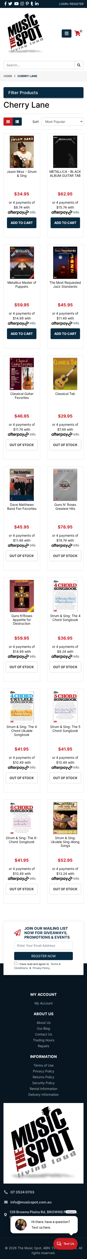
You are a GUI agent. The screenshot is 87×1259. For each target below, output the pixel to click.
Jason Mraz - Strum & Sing (22, 173)
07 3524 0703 (22, 1192)
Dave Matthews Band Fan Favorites (21, 507)
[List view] (17, 121)
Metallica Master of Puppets (21, 284)
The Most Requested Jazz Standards (65, 284)
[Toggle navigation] (66, 33)
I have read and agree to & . (37, 966)
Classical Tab (65, 394)
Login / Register (71, 4)
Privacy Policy (41, 968)
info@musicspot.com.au (31, 1202)
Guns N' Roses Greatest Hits (65, 507)
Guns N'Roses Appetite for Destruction (21, 620)
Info (32, 212)
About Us (44, 1023)
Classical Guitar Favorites (21, 396)
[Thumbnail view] (8, 121)
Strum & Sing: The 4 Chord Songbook (65, 618)
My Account (44, 1003)
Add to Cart (22, 223)
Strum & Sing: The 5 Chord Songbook (65, 729)
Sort (35, 122)
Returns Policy (43, 1077)
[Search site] (79, 65)
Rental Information (43, 1089)
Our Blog (43, 1028)
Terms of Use (44, 1065)
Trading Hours (43, 1040)
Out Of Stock (22, 445)
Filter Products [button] (23, 92)
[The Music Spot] (25, 33)
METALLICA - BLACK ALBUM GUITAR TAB (65, 173)
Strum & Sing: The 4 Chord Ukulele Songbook (21, 731)
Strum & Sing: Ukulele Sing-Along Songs (65, 842)
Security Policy (43, 1083)
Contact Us (43, 1034)
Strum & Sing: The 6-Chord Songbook (22, 840)
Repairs (43, 1046)
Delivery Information (43, 1094)
